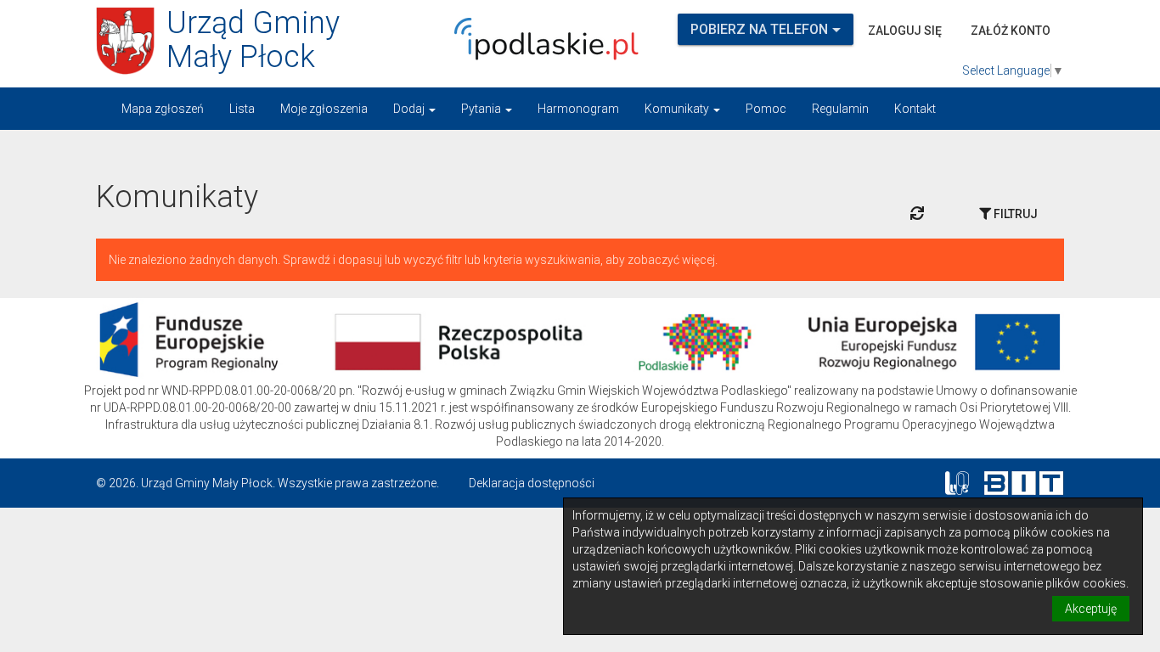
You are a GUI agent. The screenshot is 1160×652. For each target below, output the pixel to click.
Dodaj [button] (410, 108)
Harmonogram (578, 108)
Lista (242, 108)
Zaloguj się (905, 30)
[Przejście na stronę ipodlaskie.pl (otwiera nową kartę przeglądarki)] (541, 39)
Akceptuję (1091, 608)
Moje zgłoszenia (324, 108)
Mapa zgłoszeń (162, 108)
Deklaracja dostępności (531, 483)
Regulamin (840, 108)
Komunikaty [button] (678, 108)
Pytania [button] (482, 108)
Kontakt (915, 108)
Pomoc (766, 108)
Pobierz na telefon (759, 29)
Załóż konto (1010, 30)
